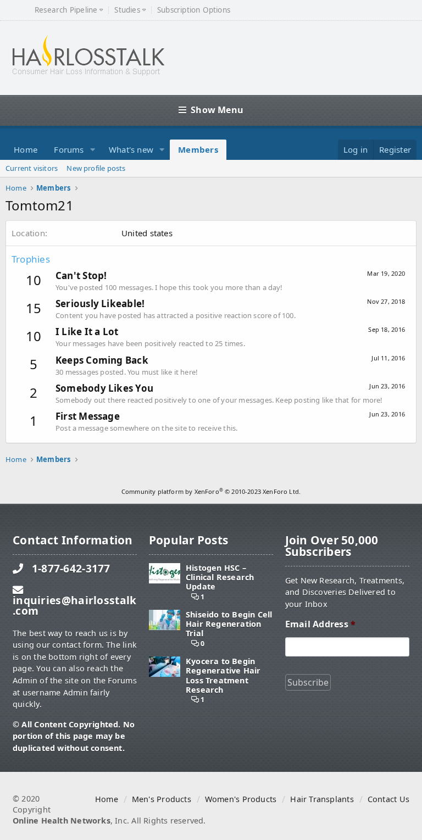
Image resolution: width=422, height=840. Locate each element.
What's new (131, 149)
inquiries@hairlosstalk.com (74, 605)
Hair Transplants (321, 799)
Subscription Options (193, 10)
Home (25, 149)
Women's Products (240, 799)
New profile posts (95, 168)
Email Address (320, 624)
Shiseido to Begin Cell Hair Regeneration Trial (229, 624)
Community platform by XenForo (211, 491)
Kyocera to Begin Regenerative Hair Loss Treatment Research (223, 675)
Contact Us (388, 799)
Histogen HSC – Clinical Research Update (220, 577)
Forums (69, 149)
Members (198, 149)
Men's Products (161, 799)
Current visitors (31, 168)
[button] (93, 150)
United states (147, 232)
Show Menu (217, 110)
